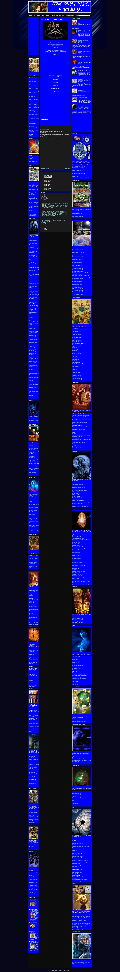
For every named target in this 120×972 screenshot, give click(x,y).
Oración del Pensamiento (33, 558)
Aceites (73, 791)
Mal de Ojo (74, 176)
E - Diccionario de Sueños (77, 258)
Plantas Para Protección (76, 873)
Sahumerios (74, 803)
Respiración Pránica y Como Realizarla (79, 675)
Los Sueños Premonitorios (77, 274)
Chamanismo (74, 486)
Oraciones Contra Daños (33, 243)
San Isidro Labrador (76, 359)
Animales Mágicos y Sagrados (78, 484)
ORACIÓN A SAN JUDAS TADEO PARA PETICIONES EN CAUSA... (55, 206)
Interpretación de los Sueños (77, 266)
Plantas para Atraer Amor (77, 574)
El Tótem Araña (75, 491)
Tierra (52, 121)
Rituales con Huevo (32, 608)
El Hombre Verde (75, 545)
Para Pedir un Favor (32, 342)
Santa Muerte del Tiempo (77, 373)
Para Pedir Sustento (32, 339)
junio (44, 200)
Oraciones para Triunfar (33, 294)
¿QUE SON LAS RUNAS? (82, 97)
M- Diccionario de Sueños (77, 278)
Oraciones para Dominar (33, 267)
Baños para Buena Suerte (77, 216)
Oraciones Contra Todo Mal (34, 248)
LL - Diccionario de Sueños (77, 271)
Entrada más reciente (45, 168)
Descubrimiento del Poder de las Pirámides (80, 753)
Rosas (73, 878)
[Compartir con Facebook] (46, 119)
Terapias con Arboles (76, 881)
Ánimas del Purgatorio (76, 379)
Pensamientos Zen (75, 672)
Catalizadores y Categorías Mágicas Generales (81, 415)
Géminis (30, 158)
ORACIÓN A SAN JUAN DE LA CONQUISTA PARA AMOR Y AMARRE (83, 22)
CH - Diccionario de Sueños (77, 252)
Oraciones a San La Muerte (34, 764)
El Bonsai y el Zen (75, 661)
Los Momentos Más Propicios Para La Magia (80, 435)
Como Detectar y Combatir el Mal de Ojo (79, 164)
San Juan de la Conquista (77, 363)
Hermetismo (31, 883)
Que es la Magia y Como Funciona (78, 442)
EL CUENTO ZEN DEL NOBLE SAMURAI (50, 210)
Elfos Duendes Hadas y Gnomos (78, 343)
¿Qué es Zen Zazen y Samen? (78, 682)
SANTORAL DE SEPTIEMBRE (50, 15)
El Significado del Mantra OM (77, 665)
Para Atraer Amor (32, 308)
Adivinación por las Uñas (33, 420)
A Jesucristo (74, 330)
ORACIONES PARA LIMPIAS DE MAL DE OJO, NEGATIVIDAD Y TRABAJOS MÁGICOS (34, 911)
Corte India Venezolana (76, 338)
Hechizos (74, 423)
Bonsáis (73, 844)
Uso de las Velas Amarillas (34, 728)
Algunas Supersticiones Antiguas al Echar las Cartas (33, 79)
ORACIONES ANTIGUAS (32, 932)
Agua (51, 120)
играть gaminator (27, 0)
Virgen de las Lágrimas (76, 378)
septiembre (45, 198)
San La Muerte (75, 366)
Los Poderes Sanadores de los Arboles (79, 566)
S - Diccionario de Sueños (77, 287)
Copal (73, 796)
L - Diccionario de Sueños (77, 269)
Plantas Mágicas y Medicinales (78, 867)
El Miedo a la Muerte (32, 652)
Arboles (73, 840)
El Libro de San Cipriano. (76, 618)
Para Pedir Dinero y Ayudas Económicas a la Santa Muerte (33, 771)
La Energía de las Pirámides (77, 758)
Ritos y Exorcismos (32, 472)
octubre (44, 197)
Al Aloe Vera (74, 333)
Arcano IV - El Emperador (33, 88)
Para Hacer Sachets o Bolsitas (78, 571)
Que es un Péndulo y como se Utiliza (79, 926)
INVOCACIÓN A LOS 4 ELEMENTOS (49, 215)
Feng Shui (31, 846)
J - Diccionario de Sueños (77, 268)
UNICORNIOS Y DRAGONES (33, 900)
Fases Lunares (75, 551)
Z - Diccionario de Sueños (77, 294)
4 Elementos (48, 120)
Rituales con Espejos (33, 606)
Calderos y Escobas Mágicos (77, 413)
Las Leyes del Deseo (32, 885)
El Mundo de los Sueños (76, 259)
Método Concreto (32, 123)
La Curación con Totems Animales (78, 499)
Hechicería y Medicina (76, 497)
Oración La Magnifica (76, 353)
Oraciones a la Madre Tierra (77, 503)
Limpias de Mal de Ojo (76, 170)
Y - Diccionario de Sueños (77, 293)
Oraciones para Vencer (33, 295)
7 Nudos (30, 501)
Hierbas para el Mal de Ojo (77, 167)
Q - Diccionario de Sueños (77, 284)
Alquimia (30, 875)
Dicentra (73, 848)
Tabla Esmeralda (32, 890)
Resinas (30, 820)
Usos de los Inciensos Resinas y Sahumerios (80, 804)
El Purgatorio (31, 654)
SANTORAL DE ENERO (47, 189)
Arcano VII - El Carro (32, 97)
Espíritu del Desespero (76, 346)
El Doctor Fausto (32, 449)
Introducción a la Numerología (77, 718)
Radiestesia (74, 927)
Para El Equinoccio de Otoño (77, 569)
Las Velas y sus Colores (33, 723)
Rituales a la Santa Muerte (33, 773)
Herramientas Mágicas (76, 425)
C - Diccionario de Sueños (77, 251)
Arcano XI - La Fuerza (33, 104)
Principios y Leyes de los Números (78, 721)
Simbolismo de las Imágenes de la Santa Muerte (33, 784)
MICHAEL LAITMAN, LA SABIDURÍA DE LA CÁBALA (52, 213)
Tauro (30, 162)
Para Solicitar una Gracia (33, 370)
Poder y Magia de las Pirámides (78, 762)
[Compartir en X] (45, 119)
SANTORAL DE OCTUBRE (60, 15)
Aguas (30, 813)
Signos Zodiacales (32, 161)
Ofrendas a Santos (32, 240)
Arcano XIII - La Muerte (33, 107)
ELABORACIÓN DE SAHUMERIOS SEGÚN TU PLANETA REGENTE (55, 205)
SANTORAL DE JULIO (32, 15)
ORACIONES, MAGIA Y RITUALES (63, 970)
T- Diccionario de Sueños (77, 288)
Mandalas (74, 669)
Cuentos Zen (74, 659)
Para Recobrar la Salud (33, 361)
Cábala (30, 880)
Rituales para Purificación (33, 620)
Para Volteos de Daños (33, 377)
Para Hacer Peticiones (33, 321)
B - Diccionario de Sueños (77, 249)
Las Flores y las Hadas (76, 562)
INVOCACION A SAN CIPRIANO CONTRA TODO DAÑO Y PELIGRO (55, 203)
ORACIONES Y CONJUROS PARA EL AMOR (34, 942)
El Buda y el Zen (75, 662)
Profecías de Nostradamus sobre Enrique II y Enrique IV (34, 469)
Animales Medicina (75, 483)
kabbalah (30, 892)
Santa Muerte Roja (75, 372)
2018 (43, 195)
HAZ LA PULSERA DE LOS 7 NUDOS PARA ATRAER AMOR (53, 220)
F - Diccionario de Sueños (77, 261)
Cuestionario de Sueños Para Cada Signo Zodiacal (81, 254)
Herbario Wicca (75, 854)
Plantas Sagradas (75, 875)
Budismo (74, 658)
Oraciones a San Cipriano (77, 619)
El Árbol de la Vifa (32, 882)
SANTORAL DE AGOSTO (40, 15)
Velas (30, 731)
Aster (73, 841)
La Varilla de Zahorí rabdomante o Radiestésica (81, 923)
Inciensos (74, 799)
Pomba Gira (74, 354)
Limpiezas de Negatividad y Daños (78, 174)
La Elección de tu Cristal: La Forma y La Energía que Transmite (34, 206)
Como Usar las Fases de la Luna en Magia (80, 418)
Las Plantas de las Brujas (77, 859)
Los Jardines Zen (75, 668)
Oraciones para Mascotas (33, 277)
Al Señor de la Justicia (76, 337)
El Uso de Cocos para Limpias (77, 166)
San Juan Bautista (75, 362)
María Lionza (74, 349)
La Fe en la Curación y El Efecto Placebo (79, 962)
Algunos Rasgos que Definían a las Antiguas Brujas (81, 534)
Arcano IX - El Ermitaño (33, 91)
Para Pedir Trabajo (32, 340)
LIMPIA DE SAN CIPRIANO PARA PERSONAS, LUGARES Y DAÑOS (55, 202)
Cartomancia (31, 111)
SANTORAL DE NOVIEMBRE (70, 15)
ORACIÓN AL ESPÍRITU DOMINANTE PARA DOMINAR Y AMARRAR (84, 80)
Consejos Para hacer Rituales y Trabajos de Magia (81, 419)
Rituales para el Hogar (33, 624)
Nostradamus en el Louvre (33, 465)
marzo (44, 224)
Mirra (73, 800)
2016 (43, 196)
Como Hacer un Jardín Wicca (77, 538)
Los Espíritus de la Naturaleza (77, 565)
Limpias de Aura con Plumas (77, 500)
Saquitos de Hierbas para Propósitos (79, 879)
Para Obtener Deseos (76, 863)
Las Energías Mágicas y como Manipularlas (80, 426)
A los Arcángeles (75, 331)
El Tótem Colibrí (75, 493)
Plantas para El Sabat (76, 575)
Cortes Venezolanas (76, 340)
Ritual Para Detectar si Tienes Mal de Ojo (80, 177)
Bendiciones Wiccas (76, 536)
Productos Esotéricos (33, 819)
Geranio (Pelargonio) (76, 797)
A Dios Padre (74, 328)
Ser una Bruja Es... (75, 580)
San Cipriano (74, 356)
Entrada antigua (67, 168)
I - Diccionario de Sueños (77, 265)
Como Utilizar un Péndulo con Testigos (79, 920)
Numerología (74, 720)
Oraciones (74, 350)
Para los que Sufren (32, 387)
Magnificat (74, 347)
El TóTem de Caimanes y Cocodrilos (79, 490)
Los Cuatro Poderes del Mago (77, 433)
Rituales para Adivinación (33, 609)
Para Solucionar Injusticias (34, 373)
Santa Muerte (31, 777)
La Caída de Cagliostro (33, 461)
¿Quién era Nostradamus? (33, 473)
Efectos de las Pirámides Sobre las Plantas (80, 754)
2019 (43, 194)
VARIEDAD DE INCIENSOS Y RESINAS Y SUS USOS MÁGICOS (54, 212)
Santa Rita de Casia (76, 375)
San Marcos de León (76, 368)
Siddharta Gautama (75, 677)
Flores (73, 851)
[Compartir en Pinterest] (47, 119)
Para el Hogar (74, 438)
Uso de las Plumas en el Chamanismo (79, 506)
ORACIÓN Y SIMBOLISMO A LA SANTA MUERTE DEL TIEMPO (54, 211)
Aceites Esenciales (75, 793)
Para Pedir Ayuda (32, 335)
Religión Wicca (75, 578)
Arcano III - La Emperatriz (33, 85)
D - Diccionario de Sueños (77, 256)
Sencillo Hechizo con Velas (77, 443)
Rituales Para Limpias (33, 599)
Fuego (55, 120)
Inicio (57, 168)
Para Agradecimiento (32, 306)
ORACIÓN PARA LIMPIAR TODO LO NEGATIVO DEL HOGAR (53, 216)
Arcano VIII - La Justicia (33, 99)
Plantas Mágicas (75, 572)
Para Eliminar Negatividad (77, 436)
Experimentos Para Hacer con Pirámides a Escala (81, 756)
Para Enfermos (31, 317)
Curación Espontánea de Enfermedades (79, 960)
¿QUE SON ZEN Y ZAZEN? (47, 207)
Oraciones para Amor (32, 263)
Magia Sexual (31, 512)
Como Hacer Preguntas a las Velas (78, 416)
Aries (30, 155)
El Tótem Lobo (75, 494)
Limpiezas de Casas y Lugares (78, 173)
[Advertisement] (81, 123)
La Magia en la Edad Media (34, 463)
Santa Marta (74, 369)
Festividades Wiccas (76, 552)
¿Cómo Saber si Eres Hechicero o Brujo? (79, 584)
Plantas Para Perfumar (76, 872)
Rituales (30, 595)
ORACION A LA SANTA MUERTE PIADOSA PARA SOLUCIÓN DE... (54, 214)
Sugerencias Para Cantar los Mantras (79, 678)
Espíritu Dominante (75, 344)
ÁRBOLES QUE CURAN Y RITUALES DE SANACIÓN (52, 219)
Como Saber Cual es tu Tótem (77, 487)
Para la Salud (31, 383)
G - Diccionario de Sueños (77, 262)
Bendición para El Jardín (76, 843)
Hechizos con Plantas (76, 853)
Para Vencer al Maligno (33, 376)
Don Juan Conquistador (76, 341)
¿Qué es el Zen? (75, 684)
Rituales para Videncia (33, 622)
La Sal (73, 169)
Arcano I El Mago (32, 81)
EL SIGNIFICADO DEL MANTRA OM (49, 218)
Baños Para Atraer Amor (76, 213)
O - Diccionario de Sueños (77, 281)
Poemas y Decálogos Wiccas (77, 577)
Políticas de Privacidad (47, 227)
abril (43, 223)
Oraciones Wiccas (75, 568)
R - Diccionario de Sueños (77, 285)
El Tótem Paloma (75, 496)
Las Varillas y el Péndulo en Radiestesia (79, 924)
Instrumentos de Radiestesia (77, 921)
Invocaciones (59, 120)
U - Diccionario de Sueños (77, 290)
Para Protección (32, 351)
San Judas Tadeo (75, 365)
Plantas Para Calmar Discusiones (78, 870)
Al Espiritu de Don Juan (76, 334)
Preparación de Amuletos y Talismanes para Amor (81, 439)
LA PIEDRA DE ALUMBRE (83, 70)
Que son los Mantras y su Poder (78, 674)
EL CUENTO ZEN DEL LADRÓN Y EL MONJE (50, 208)
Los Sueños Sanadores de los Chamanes (79, 275)
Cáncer (30, 157)
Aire (53, 120)
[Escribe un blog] (44, 119)
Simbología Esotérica (33, 889)
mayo (44, 222)
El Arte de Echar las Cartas (34, 120)
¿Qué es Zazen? (75, 681)
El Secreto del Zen (75, 663)
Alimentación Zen (75, 656)
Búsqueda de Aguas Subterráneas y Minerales (80, 916)
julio (43, 199)
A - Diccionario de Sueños (77, 248)
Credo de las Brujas (76, 542)
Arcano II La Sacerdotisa (33, 83)
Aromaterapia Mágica (76, 794)
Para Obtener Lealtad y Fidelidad (78, 865)
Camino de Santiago (32, 879)
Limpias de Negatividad (76, 172)
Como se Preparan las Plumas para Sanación (80, 488)
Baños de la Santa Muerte (77, 215)
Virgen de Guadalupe (76, 376)
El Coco (73, 850)
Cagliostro (30, 445)
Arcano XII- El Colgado (33, 106)
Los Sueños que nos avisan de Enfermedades (80, 277)
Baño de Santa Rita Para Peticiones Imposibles (81, 212)
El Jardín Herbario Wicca (76, 546)
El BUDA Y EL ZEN (46, 204)
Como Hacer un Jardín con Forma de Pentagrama (81, 539)
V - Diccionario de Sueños (77, 291)
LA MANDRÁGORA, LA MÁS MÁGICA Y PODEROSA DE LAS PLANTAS (84, 51)
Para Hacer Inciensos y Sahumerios (79, 862)
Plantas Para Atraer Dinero (77, 869)
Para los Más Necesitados (33, 384)
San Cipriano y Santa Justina (77, 357)
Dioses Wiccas (75, 543)
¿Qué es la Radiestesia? (76, 929)
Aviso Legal (45, 229)
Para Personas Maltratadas (34, 343)
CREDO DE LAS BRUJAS (47, 221)
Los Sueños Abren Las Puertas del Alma (79, 272)
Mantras (73, 671)
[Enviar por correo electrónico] (43, 119)
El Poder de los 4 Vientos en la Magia (79, 422)
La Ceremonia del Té (76, 666)
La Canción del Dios (76, 558)
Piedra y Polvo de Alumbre (33, 816)
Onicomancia (31, 421)
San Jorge (74, 360)
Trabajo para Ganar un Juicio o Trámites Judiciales (81, 445)
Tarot (30, 135)
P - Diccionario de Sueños (77, 282)
